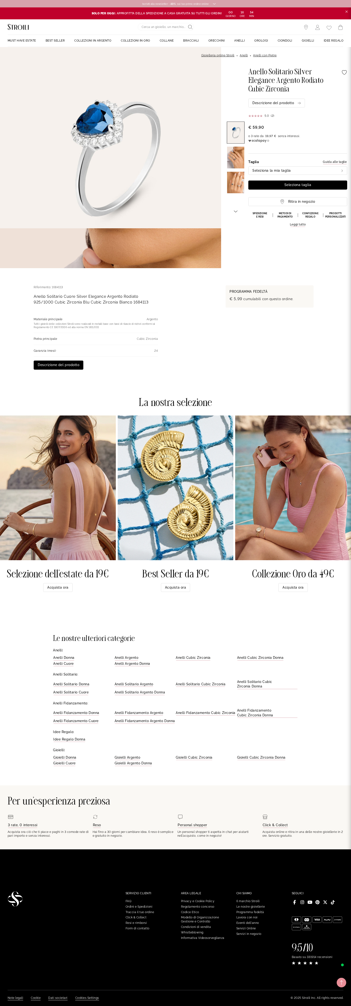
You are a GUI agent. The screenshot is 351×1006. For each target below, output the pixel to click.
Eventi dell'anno (247, 923)
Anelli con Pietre (265, 55)
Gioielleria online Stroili (217, 55)
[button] (297, 219)
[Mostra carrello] (340, 27)
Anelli (244, 55)
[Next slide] (236, 211)
